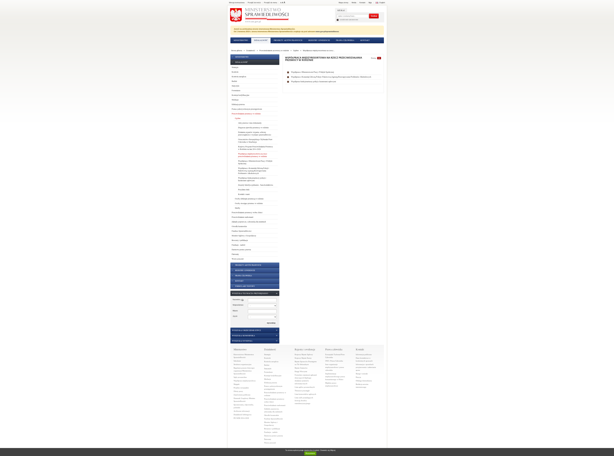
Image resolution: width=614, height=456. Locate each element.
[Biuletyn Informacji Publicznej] (370, 2)
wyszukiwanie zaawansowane (348, 19)
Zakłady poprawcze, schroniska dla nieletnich (249, 221)
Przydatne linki (243, 189)
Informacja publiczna (364, 354)
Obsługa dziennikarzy (364, 381)
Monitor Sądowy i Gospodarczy (244, 235)
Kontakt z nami (244, 194)
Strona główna (236, 50)
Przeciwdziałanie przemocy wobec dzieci (247, 212)
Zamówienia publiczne (242, 395)
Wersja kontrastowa (236, 3)
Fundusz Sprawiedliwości (241, 231)
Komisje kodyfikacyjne (240, 95)
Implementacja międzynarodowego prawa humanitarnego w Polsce (335, 376)
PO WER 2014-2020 (241, 418)
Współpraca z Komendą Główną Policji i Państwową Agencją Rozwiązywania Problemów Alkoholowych (253, 170)
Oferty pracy (238, 391)
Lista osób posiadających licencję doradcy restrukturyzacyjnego (304, 400)
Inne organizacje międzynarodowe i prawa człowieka (334, 367)
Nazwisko (236, 299)
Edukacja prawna (238, 104)
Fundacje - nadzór (238, 245)
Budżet (234, 81)
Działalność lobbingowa (242, 415)
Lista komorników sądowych (305, 394)
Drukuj (373, 58)
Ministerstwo (241, 40)
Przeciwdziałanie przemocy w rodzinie (274, 50)
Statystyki (235, 85)
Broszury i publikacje (240, 240)
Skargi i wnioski (362, 374)
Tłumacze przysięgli (302, 391)
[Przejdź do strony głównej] (259, 15)
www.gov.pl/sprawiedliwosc (327, 31)
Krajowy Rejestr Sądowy (304, 354)
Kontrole (235, 72)
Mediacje (235, 99)
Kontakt (365, 40)
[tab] (254, 293)
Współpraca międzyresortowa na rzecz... (319, 50)
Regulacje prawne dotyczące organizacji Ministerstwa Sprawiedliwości (244, 371)
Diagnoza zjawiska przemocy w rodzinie (253, 127)
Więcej (332, 450)
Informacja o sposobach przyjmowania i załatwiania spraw (366, 367)
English (382, 3)
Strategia (235, 67)
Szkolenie (237, 361)
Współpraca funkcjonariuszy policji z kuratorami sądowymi (252, 179)
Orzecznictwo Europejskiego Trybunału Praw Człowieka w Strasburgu (255, 140)
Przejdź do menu (270, 3)
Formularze (236, 90)
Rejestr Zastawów (301, 368)
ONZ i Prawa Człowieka (334, 361)
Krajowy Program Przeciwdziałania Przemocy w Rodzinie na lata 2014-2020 (255, 147)
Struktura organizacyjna (242, 364)
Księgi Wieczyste (301, 371)
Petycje (358, 377)
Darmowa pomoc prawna (241, 249)
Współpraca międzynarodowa (245, 381)
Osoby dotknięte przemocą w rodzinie (249, 198)
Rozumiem (310, 453)
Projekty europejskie (241, 388)
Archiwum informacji (242, 411)
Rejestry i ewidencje (319, 40)
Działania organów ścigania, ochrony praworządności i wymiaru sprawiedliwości (254, 133)
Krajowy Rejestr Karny (303, 358)
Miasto (235, 311)
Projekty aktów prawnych (288, 40)
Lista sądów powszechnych (305, 387)
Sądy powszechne (240, 377)
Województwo (238, 305)
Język (235, 316)
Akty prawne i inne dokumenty (250, 123)
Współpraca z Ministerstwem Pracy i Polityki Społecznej (255, 162)
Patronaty (235, 254)
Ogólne (296, 50)
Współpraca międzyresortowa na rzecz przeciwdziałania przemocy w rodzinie (252, 154)
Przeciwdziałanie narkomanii (242, 217)
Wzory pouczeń (238, 258)
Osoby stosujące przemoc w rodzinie (249, 203)
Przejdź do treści (254, 3)
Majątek (237, 384)
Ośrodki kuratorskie (239, 226)
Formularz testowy (284, 45)
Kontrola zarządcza (239, 76)
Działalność (261, 40)
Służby (237, 208)
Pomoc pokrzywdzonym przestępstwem (247, 109)
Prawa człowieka (345, 40)
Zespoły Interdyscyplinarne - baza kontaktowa (255, 185)
